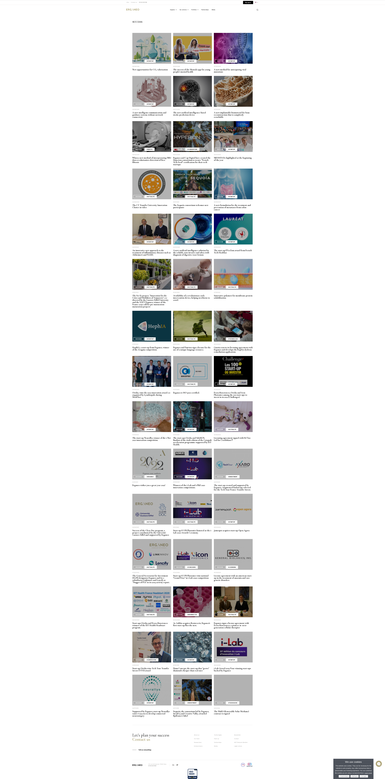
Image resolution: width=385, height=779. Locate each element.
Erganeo (172, 9)
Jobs (127, 2)
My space (248, 2)
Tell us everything (144, 750)
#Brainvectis (192, 614)
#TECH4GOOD (232, 703)
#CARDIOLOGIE (151, 660)
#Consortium (192, 149)
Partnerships (205, 9)
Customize (344, 776)
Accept (363, 776)
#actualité (151, 196)
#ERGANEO (150, 476)
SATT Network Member (241, 742)
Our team (197, 738)
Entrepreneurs (198, 746)
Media (213, 9)
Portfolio (194, 9)
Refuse (354, 776)
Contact (236, 738)
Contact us (134, 2)
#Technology (233, 339)
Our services (183, 9)
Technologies (218, 735)
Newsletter (237, 735)
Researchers (198, 742)
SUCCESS (139, 61)
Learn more (368, 773)
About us (196, 735)
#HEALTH (149, 149)
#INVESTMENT (232, 476)
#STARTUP (150, 61)
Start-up (216, 738)
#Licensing (232, 567)
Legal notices (238, 746)
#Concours (191, 567)
